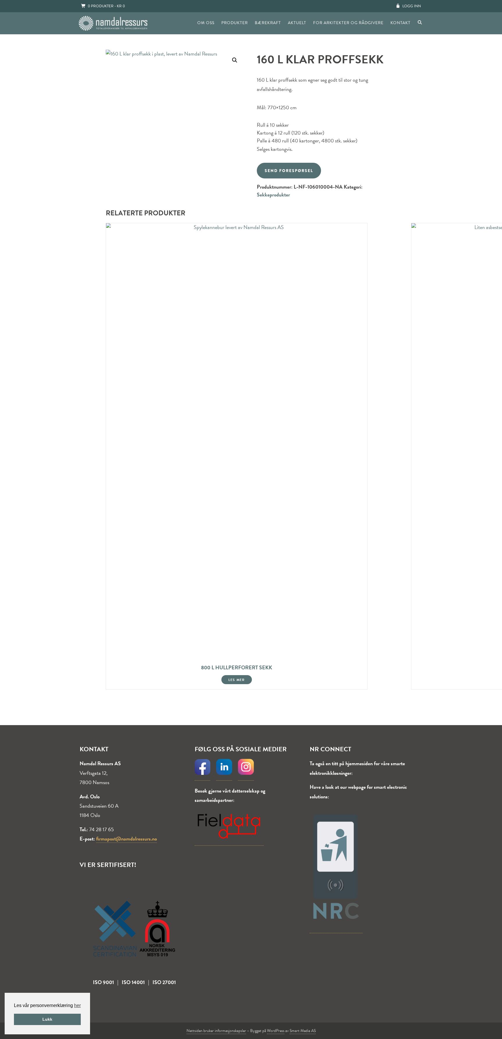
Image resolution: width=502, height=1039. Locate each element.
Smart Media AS (303, 1031)
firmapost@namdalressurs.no (126, 839)
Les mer (236, 679)
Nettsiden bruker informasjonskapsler (216, 1031)
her (77, 1005)
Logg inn (411, 6)
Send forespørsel (289, 171)
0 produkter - (106, 6)
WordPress (275, 1031)
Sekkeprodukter (273, 194)
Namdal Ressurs (113, 23)
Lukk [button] (47, 1019)
